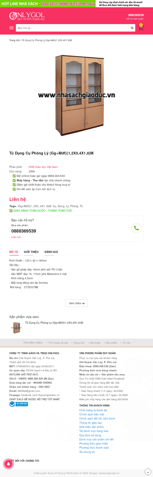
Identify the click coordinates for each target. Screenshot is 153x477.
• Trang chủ (77, 342)
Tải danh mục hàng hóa (93, 431)
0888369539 (136, 15)
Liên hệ (16, 237)
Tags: (13, 206)
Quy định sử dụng (90, 435)
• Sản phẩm (110, 342)
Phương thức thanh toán (94, 447)
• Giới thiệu (94, 342)
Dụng (61, 206)
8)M (48, 206)
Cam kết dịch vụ (45, 189)
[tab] (13, 251)
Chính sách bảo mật (91, 414)
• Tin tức (125, 342)
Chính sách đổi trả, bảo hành (97, 418)
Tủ (81, 206)
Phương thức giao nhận (93, 443)
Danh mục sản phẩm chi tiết (96, 439)
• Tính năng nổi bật (57, 342)
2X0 (36, 206)
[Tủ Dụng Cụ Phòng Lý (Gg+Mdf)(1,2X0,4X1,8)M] (16, 328)
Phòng (74, 206)
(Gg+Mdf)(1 (25, 206)
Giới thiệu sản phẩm (91, 427)
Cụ (54, 206)
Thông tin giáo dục (90, 423)
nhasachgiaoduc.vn (109, 473)
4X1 (42, 206)
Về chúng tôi (87, 452)
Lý (67, 206)
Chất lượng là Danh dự (93, 410)
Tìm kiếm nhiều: (33, 342)
